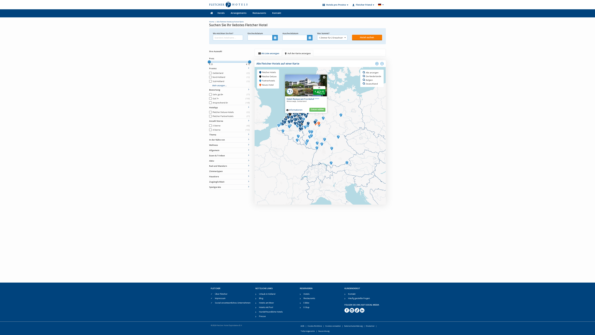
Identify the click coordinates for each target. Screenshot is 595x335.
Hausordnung (323, 331)
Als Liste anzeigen (270, 53)
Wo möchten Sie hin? (223, 33)
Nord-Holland (231, 77)
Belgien (369, 80)
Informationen (295, 109)
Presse (262, 316)
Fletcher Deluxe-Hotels (231, 112)
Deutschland (372, 83)
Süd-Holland (231, 81)
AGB (302, 326)
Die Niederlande (373, 76)
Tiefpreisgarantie (308, 331)
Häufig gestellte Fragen (359, 298)
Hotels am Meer (266, 302)
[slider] (209, 61)
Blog (261, 298)
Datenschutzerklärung (353, 326)
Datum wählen (317, 109)
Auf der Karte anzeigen (299, 53)
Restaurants (259, 12)
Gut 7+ (231, 98)
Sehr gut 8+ (231, 94)
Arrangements (238, 12)
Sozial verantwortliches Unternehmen (233, 302)
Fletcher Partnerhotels (231, 116)
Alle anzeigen (372, 72)
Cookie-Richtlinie (315, 326)
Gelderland (231, 73)
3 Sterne (231, 125)
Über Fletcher (221, 294)
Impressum (220, 298)
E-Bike (306, 302)
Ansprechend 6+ (231, 102)
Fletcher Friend (363, 4)
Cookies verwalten (333, 326)
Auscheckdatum (290, 33)
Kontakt (276, 12)
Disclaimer (370, 326)
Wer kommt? (323, 33)
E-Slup (306, 307)
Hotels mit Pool (266, 307)
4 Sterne (231, 129)
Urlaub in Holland (267, 294)
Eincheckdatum (255, 33)
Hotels (221, 12)
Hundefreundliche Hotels (271, 311)
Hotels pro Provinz (336, 4)
